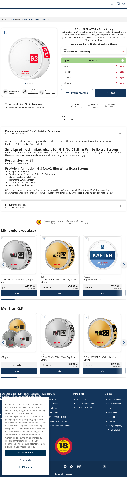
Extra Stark (33, 94)
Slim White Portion (14, 92)
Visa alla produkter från (63, 120)
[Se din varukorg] (123, 9)
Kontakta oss (51, 399)
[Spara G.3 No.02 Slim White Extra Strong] (5, 32)
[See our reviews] (80, 15)
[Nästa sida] (124, 265)
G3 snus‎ (17, 19)
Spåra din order (52, 412)
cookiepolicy (14, 434)
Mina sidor (78, 394)
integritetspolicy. (27, 446)
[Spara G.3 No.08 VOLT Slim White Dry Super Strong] (44, 317)
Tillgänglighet (114, 430)
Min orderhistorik (84, 408)
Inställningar (25, 467)
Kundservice (48, 394)
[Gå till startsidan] (16, 9)
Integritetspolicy (115, 426)
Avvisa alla (25, 460)
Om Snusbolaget (115, 399)
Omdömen (112, 412)
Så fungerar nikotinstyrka (56, 421)
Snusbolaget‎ (7, 19)
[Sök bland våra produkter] (113, 9)
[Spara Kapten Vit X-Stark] (87, 239)
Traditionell (50, 93)
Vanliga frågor (52, 404)
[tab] (25, 83)
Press (110, 408)
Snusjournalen (114, 404)
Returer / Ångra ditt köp (56, 417)
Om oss (108, 394)
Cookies (111, 417)
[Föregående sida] (3, 265)
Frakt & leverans (52, 408)
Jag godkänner (25, 452)
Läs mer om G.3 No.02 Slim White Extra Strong (94, 44)
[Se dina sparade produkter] (118, 9)
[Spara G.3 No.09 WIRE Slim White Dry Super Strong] (44, 239)
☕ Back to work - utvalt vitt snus (62, 2)
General (116, 32)
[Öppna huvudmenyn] (3, 9)
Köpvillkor (112, 421)
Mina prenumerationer (86, 403)
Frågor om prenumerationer (58, 426)
